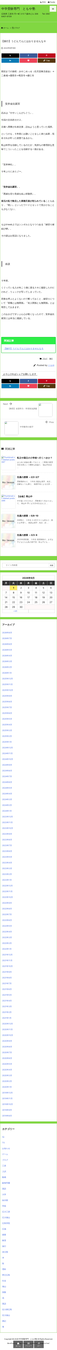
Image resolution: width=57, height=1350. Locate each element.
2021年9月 (7, 972)
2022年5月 (7, 926)
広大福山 (6, 1217)
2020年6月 (7, 1058)
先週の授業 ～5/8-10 (27, 515)
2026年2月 (7, 667)
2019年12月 (7, 1092)
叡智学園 (6, 1183)
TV (3, 1142)
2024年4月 (7, 793)
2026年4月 (7, 655)
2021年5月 (7, 995)
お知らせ (6, 1148)
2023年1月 (7, 880)
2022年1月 (7, 949)
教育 (4, 1240)
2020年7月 (7, 1052)
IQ (3, 1137)
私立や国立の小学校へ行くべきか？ (34, 457)
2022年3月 (7, 937)
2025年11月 (7, 684)
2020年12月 (7, 1023)
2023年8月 (7, 839)
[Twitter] (10, 55)
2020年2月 (7, 1081)
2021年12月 (7, 954)
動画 (4, 1177)
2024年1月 (7, 811)
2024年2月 (7, 805)
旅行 (51, 359)
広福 (4, 1229)
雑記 (4, 1321)
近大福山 (6, 1315)
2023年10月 (7, 828)
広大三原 (6, 1211)
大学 (4, 1194)
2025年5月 (7, 719)
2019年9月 (7, 1110)
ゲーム (5, 1154)
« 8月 (15, 611)
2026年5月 (7, 650)
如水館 (5, 1200)
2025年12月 (7, 678)
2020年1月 (7, 1087)
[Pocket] (28, 60)
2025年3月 (7, 730)
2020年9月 (7, 1041)
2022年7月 (7, 914)
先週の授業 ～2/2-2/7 (28, 477)
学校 (4, 1206)
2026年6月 (7, 644)
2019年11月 (7, 1098)
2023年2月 (7, 874)
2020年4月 (7, 1069)
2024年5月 (7, 788)
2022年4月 (7, 931)
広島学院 (6, 1223)
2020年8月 (7, 1046)
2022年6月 (7, 920)
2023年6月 (7, 851)
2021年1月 (6, 1018)
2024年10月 (7, 759)
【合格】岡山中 (25, 496)
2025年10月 (7, 690)
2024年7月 (7, 776)
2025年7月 (7, 707)
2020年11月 (7, 1029)
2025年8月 (7, 701)
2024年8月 (7, 770)
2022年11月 (7, 891)
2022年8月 (7, 908)
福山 (4, 1286)
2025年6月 (7, 713)
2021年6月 (7, 989)
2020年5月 (7, 1064)
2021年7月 (7, 983)
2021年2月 (7, 1012)
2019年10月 (7, 1104)
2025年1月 (7, 742)
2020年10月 (7, 1035)
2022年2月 (7, 943)
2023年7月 (7, 845)
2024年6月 (7, 782)
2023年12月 (7, 816)
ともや (51, 365)
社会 (4, 1280)
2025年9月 (7, 696)
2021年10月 (7, 966)
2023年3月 (7, 868)
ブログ (17, 28)
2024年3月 (7, 799)
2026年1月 (7, 673)
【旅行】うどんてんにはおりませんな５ (24, 348)
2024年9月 (7, 765)
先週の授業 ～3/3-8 (27, 535)
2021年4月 (7, 1000)
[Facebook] (28, 55)
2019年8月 (7, 1115)
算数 (4, 1292)
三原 (4, 1165)
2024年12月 (7, 747)
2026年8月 (7, 632)
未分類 (5, 1252)
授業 (4, 1234)
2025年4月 (7, 724)
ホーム (6, 28)
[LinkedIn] (10, 60)
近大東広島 (7, 1309)
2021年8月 (7, 977)
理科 (4, 1269)
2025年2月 (7, 736)
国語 (4, 1188)
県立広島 (6, 1275)
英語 (4, 1303)
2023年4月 (7, 862)
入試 (4, 1171)
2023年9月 (7, 834)
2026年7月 (7, 638)
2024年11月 (7, 753)
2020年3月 (7, 1075)
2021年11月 (7, 960)
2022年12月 (7, 885)
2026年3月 (7, 661)
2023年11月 (7, 822)
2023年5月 (7, 857)
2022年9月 (7, 903)
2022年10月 (7, 897)
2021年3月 (7, 1006)
